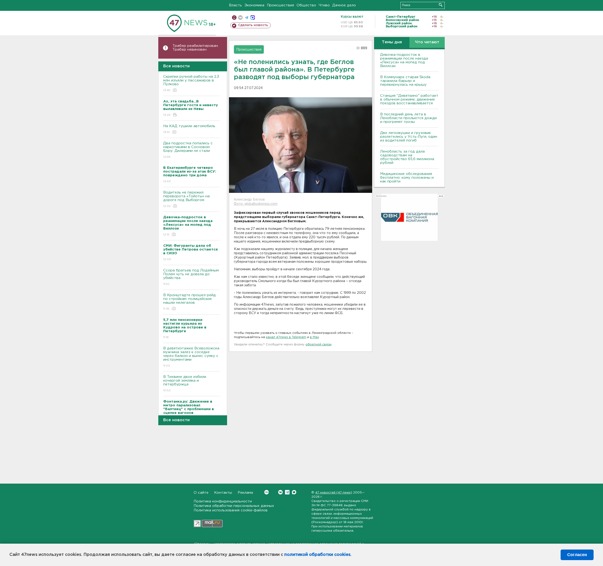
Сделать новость (253, 25)
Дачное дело (344, 5)
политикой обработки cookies (317, 555)
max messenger (252, 17)
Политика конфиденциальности (223, 501)
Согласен (577, 554)
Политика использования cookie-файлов (231, 510)
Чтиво (324, 5)
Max (294, 492)
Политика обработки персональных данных (234, 505)
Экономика (254, 5)
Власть (235, 5)
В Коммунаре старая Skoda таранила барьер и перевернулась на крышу (405, 81)
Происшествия (280, 5)
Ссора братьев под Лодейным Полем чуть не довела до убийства (191, 277)
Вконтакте (280, 492)
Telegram (287, 492)
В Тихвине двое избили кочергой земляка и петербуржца (184, 383)
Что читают (427, 42)
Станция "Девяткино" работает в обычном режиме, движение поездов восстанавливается (409, 99)
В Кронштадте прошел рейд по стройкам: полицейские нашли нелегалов (189, 302)
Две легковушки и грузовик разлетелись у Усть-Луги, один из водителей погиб (408, 136)
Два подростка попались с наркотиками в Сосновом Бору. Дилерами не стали (188, 150)
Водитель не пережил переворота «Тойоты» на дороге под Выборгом (186, 199)
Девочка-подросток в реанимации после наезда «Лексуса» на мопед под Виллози (404, 60)
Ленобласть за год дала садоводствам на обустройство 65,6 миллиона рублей (407, 157)
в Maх (314, 337)
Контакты (223, 492)
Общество (306, 5)
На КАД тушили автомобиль (189, 129)
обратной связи (318, 344)
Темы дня (392, 42)
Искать (440, 5)
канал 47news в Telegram (286, 337)
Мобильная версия (234, 17)
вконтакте (240, 17)
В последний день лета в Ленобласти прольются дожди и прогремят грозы (408, 118)
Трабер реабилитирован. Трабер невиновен (195, 47)
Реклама (245, 492)
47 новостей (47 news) (333, 492)
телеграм (246, 17)
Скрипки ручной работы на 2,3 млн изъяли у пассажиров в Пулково (191, 83)
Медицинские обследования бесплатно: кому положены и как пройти (407, 177)
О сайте (201, 492)
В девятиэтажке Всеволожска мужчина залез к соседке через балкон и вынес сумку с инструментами (191, 357)
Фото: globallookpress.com (255, 203)
